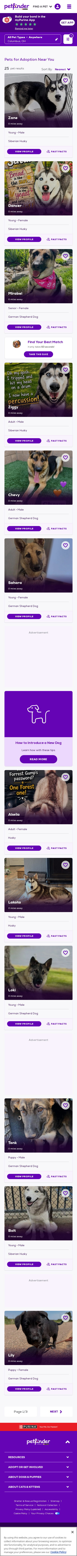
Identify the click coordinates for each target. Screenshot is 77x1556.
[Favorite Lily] (65, 1317)
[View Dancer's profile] (38, 188)
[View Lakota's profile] (38, 885)
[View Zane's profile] (38, 100)
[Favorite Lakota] (65, 864)
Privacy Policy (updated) (28, 1509)
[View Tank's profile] (38, 1125)
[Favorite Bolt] (65, 1193)
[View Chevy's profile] (38, 478)
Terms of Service (24, 1505)
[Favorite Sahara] (65, 545)
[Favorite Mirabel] (65, 256)
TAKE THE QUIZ (38, 354)
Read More (38, 759)
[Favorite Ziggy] (65, 369)
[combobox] (63, 69)
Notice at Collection (47, 1505)
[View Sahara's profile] (38, 565)
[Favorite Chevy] (65, 457)
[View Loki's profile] (38, 973)
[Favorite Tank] (65, 1105)
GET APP (67, 22)
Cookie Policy (20, 1513)
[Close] (72, 1532)
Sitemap (54, 1501)
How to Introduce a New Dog (39, 743)
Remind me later (24, 28)
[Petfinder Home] (16, 6)
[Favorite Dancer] (65, 168)
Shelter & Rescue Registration (30, 1501)
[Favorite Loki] (65, 952)
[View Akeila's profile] (38, 797)
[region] (38, 1541)
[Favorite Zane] (65, 80)
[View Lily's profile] (38, 1338)
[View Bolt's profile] (38, 1213)
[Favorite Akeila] (65, 777)
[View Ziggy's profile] (38, 390)
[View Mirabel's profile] (38, 276)
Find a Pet (40, 6)
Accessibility (51, 1509)
